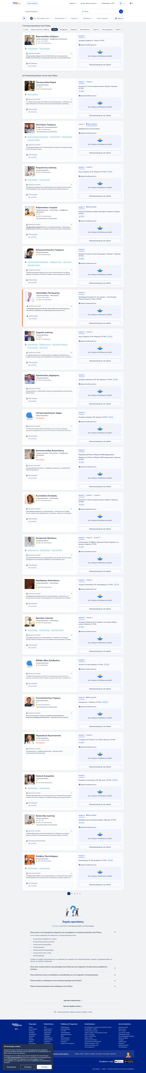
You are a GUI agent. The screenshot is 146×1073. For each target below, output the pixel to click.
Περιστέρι (31, 1032)
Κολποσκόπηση (65, 1038)
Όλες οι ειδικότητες (90, 1036)
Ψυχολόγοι (47, 1036)
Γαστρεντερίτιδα (65, 1032)
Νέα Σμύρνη (32, 1043)
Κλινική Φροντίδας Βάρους (126, 1036)
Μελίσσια (119, 29)
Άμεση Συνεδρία (123, 1038)
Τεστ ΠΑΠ (63, 1031)
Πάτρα (31, 1038)
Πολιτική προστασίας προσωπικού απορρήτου (121, 1069)
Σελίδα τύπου (122, 1041)
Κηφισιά (96, 29)
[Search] (121, 11)
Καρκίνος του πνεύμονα (67, 1043)
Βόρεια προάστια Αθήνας (40, 29)
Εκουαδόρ (99, 1054)
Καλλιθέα (32, 1036)
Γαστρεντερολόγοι (63, 1012)
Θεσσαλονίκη (33, 1029)
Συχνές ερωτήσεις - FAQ (92, 1043)
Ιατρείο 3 (97, 495)
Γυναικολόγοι (48, 1031)
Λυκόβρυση (64, 29)
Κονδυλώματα (65, 1027)
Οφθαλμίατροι (48, 1038)
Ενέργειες (121, 1043)
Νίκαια (31, 1041)
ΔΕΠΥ (62, 1036)
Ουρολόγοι (47, 1041)
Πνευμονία (64, 1041)
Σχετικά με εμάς (123, 1027)
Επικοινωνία (122, 1029)
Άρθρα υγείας (89, 1038)
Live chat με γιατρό (124, 1032)
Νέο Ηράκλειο (85, 29)
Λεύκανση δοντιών (66, 1034)
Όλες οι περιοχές (90, 1034)
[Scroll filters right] (109, 18)
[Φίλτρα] (24, 18)
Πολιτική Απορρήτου (14, 1057)
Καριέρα (121, 1039)
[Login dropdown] (122, 3)
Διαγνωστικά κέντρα (91, 1039)
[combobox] (51, 11)
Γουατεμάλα (106, 1054)
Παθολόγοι (47, 1034)
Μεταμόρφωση (107, 29)
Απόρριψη (27, 1067)
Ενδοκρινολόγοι (48, 1039)
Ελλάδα (77, 1054)
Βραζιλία (113, 1054)
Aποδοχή (44, 1067)
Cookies (104, 1069)
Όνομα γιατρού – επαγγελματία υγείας (96, 1032)
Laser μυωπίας (65, 1039)
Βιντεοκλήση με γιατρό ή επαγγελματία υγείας (98, 1027)
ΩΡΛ (45, 1027)
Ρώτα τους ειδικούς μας (91, 1045)
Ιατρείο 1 (82, 36)
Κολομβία (92, 1054)
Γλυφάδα (31, 1039)
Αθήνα (31, 1027)
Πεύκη (54, 29)
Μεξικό (87, 1054)
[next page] (80, 893)
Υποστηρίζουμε (123, 1047)
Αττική (25, 29)
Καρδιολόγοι (47, 1043)
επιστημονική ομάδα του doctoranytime (81, 926)
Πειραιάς (31, 1031)
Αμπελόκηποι (32, 1034)
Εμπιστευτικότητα (124, 1045)
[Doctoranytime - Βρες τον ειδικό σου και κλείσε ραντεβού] (55, 1012)
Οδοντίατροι (47, 1032)
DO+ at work (122, 1031)
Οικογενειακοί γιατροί (91, 1031)
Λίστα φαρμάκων (90, 1047)
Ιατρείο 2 (89, 82)
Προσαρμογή (11, 1067)
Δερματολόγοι (48, 1029)
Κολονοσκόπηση (65, 1029)
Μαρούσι (74, 29)
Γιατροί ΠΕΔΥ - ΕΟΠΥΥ (91, 1029)
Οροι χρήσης (96, 1069)
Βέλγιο (82, 1054)
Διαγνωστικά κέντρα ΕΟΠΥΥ (93, 1041)
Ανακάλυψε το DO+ (124, 1034)
